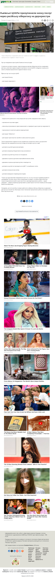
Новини (48, 6)
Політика (15, 1)
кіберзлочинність (30, 196)
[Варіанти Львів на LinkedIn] (14, 551)
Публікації (31, 548)
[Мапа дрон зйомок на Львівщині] (16, 562)
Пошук (30, 559)
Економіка (28, 1)
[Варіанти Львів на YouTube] (17, 551)
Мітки (30, 556)
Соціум (34, 1)
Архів (29, 558)
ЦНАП (36, 196)
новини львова (23, 196)
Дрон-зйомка (38, 550)
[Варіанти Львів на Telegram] (20, 551)
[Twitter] (45, 20)
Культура (21, 1)
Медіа (30, 554)
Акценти (30, 549)
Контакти (38, 554)
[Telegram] (50, 20)
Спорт (38, 1)
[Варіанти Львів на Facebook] (9, 551)
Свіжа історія (37, 6)
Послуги (38, 548)
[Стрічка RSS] (22, 551)
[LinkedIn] (47, 20)
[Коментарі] (53, 20)
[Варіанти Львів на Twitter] (12, 551)
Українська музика (19, 6)
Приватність (39, 559)
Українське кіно (29, 6)
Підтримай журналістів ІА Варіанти (27, 211)
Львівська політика (9, 6)
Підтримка (39, 553)
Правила (38, 558)
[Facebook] (42, 20)
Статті (43, 6)
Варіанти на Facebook (27, 206)
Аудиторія (31, 561)
